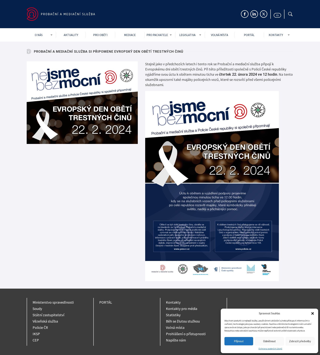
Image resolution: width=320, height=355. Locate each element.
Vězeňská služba (45, 321)
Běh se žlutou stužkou (183, 321)
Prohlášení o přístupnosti (186, 333)
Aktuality (71, 35)
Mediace (130, 35)
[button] (312, 313)
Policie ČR (40, 327)
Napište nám (176, 340)
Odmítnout (269, 341)
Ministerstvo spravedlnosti (53, 302)
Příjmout (239, 341)
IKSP (36, 333)
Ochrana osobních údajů (270, 348)
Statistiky (173, 315)
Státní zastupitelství (48, 315)
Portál (249, 35)
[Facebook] (245, 14)
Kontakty (276, 35)
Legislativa (187, 35)
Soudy (37, 308)
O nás (39, 35)
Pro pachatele (157, 35)
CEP (36, 340)
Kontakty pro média (181, 308)
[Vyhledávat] (290, 14)
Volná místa (219, 35)
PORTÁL (105, 302)
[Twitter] (263, 14)
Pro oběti (100, 35)
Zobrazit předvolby (300, 341)
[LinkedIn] (254, 14)
